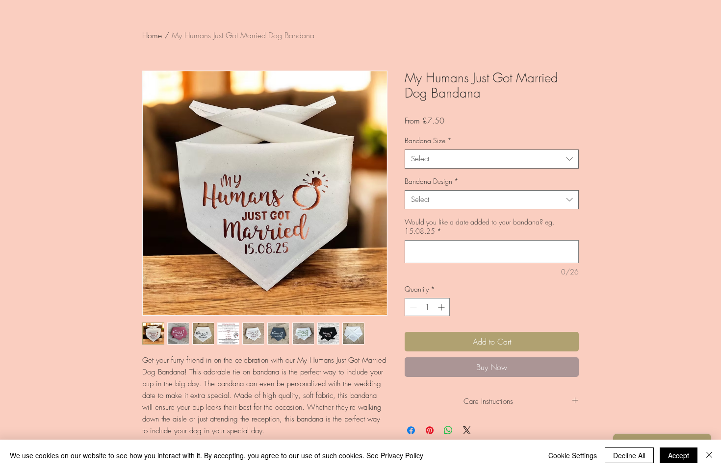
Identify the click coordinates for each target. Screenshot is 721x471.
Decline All (629, 455)
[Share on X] (467, 430)
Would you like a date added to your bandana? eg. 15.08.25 (479, 226)
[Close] (709, 455)
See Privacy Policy (394, 455)
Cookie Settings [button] (572, 455)
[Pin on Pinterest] (430, 430)
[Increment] (442, 307)
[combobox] (492, 159)
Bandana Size (428, 140)
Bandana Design (432, 181)
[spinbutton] (427, 307)
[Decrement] (412, 307)
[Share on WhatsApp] (448, 430)
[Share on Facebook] (411, 430)
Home (152, 35)
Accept (678, 455)
